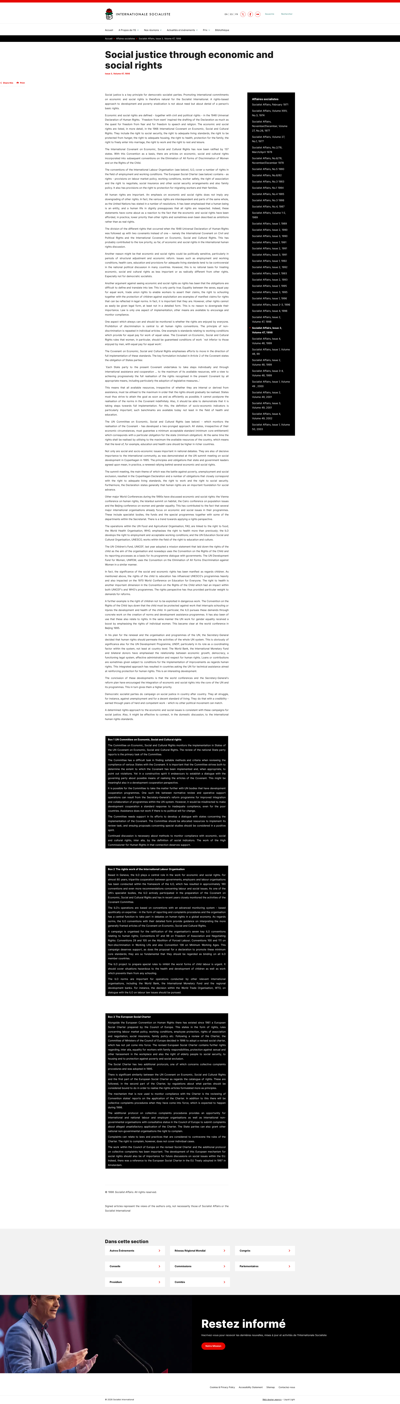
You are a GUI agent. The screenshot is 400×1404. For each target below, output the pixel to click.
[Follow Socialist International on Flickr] (257, 14)
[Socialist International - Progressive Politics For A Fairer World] (137, 14)
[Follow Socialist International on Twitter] (243, 14)
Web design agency (272, 1399)
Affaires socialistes (265, 99)
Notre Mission (213, 1346)
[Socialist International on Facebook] (250, 14)
